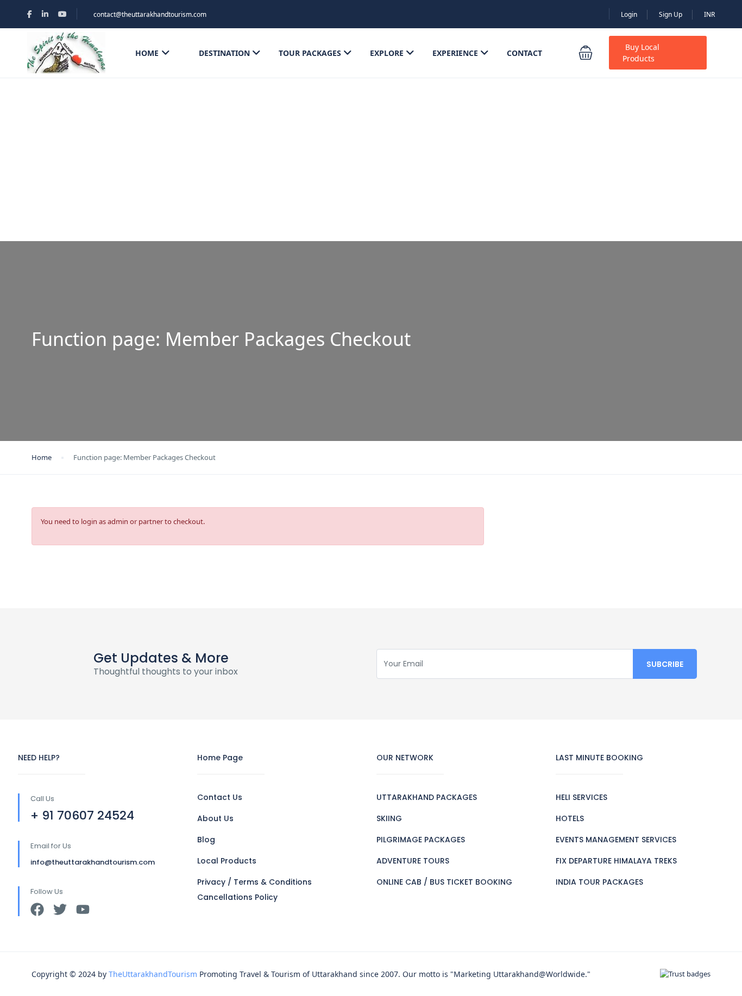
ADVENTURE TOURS (412, 860)
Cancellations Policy (237, 897)
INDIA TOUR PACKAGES (599, 882)
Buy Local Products (640, 53)
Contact (524, 53)
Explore (387, 53)
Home (147, 53)
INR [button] (709, 14)
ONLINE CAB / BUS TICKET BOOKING (444, 882)
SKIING (389, 818)
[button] (585, 53)
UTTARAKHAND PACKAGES (426, 797)
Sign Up (670, 14)
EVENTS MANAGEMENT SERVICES (616, 839)
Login (629, 14)
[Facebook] (37, 909)
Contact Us (219, 797)
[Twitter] (60, 909)
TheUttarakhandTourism (153, 974)
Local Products (226, 860)
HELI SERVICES (581, 797)
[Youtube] (83, 909)
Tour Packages (310, 53)
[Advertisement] (371, 160)
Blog (206, 839)
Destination (224, 53)
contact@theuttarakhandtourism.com (149, 14)
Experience (455, 53)
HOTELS (570, 818)
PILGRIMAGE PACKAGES (420, 839)
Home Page (220, 757)
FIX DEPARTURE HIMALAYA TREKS (616, 860)
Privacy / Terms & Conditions (254, 882)
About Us (215, 818)
